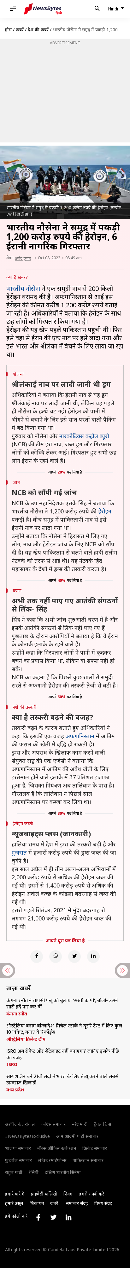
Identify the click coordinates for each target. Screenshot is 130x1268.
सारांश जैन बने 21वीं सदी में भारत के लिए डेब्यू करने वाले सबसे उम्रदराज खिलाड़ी (62, 1080)
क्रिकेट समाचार (94, 1148)
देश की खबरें (38, 30)
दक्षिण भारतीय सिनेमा (63, 1172)
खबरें (20, 30)
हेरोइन (104, 511)
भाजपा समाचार (18, 1148)
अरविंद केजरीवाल (20, 1124)
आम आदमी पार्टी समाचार (77, 1136)
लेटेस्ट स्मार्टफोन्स (52, 1160)
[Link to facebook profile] (38, 1217)
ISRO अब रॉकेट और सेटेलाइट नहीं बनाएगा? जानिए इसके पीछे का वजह (62, 1054)
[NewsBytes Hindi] (43, 8)
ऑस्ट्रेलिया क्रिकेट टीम (25, 1039)
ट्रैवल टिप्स (102, 1124)
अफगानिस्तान (80, 736)
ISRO (11, 1064)
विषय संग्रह (103, 1203)
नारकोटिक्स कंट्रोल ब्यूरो (84, 436)
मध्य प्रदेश (15, 1090)
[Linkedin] (93, 956)
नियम (68, 1194)
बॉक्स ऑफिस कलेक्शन (56, 1148)
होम (8, 30)
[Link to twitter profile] (53, 1217)
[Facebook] (36, 956)
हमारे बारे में (15, 1194)
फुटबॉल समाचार (18, 1160)
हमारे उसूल (14, 1203)
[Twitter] (74, 956)
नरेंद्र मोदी (80, 1124)
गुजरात (19, 852)
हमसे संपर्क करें (91, 1194)
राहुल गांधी (13, 1172)
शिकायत (37, 1203)
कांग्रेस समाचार (53, 1124)
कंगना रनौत (16, 1014)
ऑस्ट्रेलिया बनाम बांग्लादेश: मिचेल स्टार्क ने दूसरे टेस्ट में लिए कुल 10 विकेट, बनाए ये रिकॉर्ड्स (64, 1029)
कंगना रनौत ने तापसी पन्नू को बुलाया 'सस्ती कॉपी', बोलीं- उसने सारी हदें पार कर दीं (62, 1004)
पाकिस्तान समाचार (88, 1160)
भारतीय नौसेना (23, 288)
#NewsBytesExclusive (27, 1136)
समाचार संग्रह (77, 1203)
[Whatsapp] (55, 956)
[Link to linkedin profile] (68, 1217)
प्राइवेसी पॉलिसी (44, 1194)
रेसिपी (33, 1172)
